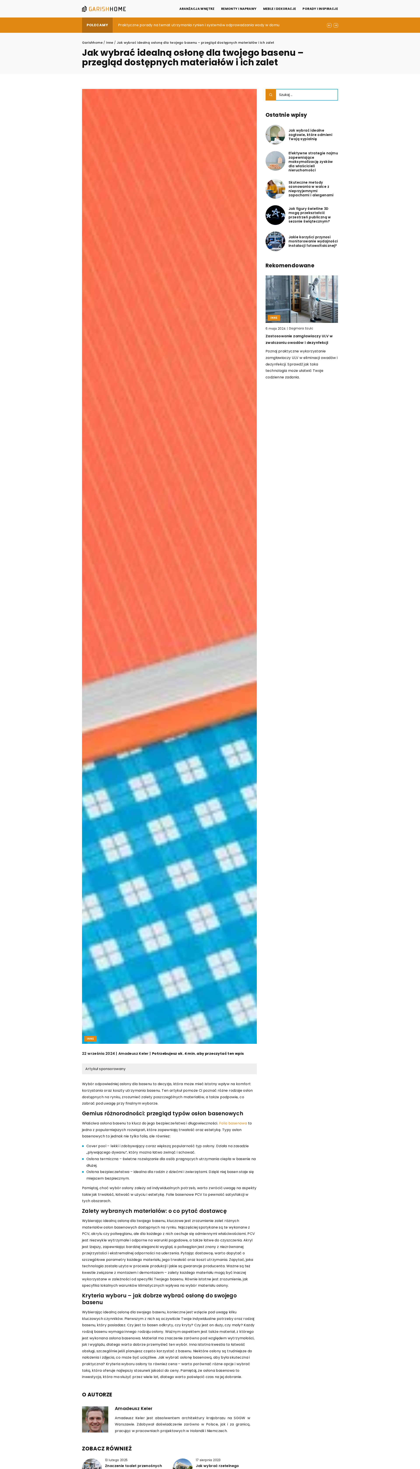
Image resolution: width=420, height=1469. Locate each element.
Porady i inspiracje (320, 9)
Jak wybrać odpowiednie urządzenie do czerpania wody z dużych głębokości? (187, 25)
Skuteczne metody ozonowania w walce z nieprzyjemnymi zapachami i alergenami (311, 188)
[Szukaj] (271, 95)
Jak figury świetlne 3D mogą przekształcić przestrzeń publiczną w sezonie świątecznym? (310, 215)
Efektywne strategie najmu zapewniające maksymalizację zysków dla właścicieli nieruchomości (313, 161)
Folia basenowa (233, 1123)
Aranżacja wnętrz (196, 9)
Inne (90, 1039)
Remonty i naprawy (239, 9)
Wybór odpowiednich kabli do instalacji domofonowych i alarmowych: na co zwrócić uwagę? (299, 343)
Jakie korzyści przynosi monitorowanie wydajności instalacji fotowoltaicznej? (313, 241)
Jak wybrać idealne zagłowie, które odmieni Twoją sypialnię (310, 134)
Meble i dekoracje (279, 9)
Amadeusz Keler (133, 1053)
